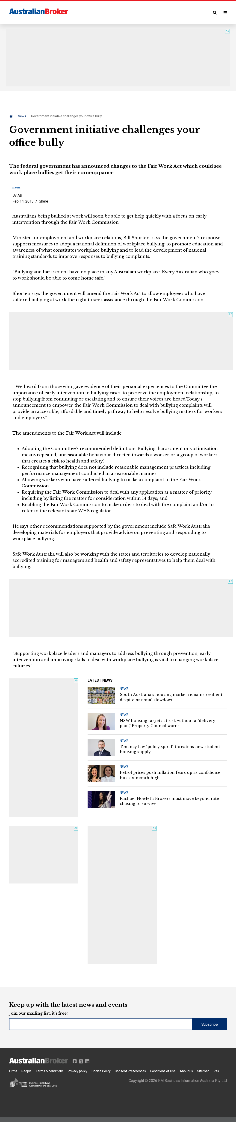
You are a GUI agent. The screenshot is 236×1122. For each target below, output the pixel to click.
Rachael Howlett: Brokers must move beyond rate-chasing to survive (170, 801)
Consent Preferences (130, 1071)
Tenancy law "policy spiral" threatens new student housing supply (170, 749)
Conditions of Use (163, 1071)
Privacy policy (77, 1071)
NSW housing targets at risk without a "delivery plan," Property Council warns (167, 723)
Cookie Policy (101, 1071)
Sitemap (203, 1071)
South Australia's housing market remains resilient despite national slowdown (171, 697)
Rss (216, 1071)
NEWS (124, 689)
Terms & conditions (50, 1071)
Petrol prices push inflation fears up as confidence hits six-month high (170, 775)
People (26, 1071)
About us (186, 1071)
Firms (13, 1071)
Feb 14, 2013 (23, 201)
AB (20, 195)
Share (43, 201)
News (22, 116)
